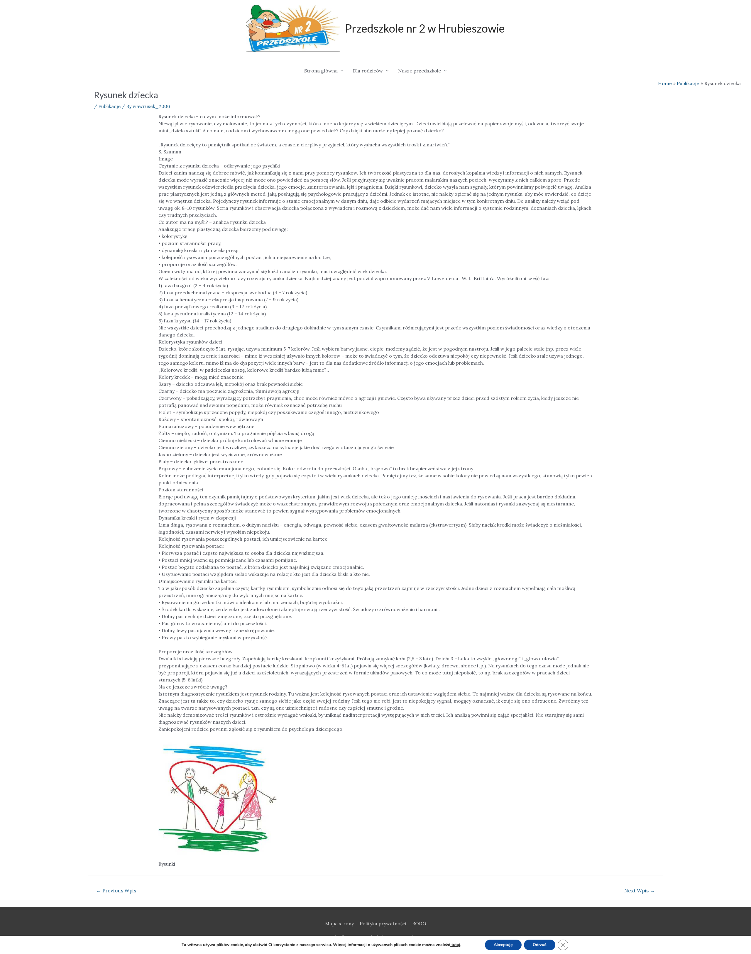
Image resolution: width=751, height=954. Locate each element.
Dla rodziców (368, 71)
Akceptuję (503, 945)
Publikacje (109, 106)
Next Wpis (639, 890)
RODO (419, 923)
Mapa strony (339, 923)
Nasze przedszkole (419, 71)
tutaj (455, 945)
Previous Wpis (116, 890)
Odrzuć (540, 945)
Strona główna (321, 71)
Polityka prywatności (383, 923)
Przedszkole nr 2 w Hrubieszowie (425, 28)
